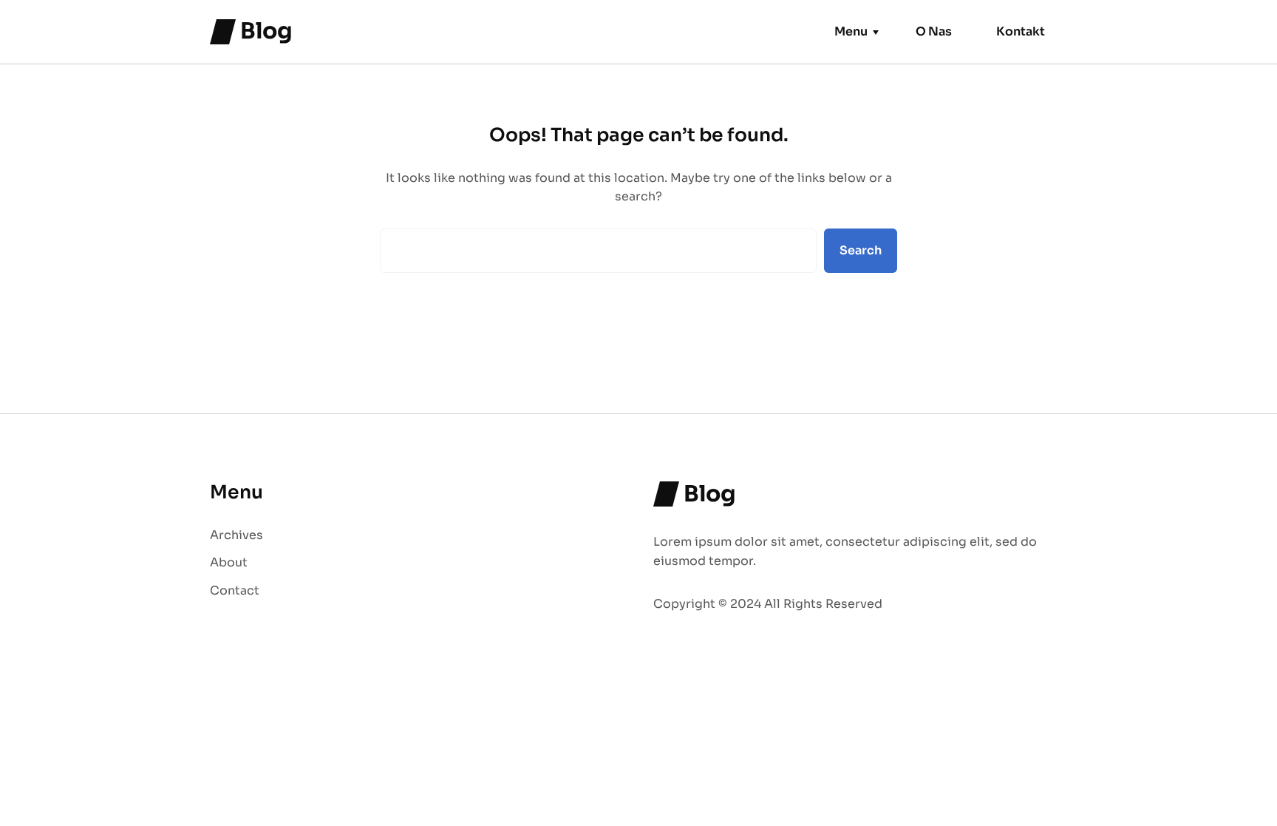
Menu (851, 31)
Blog (266, 31)
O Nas (934, 31)
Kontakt (1020, 31)
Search (861, 250)
